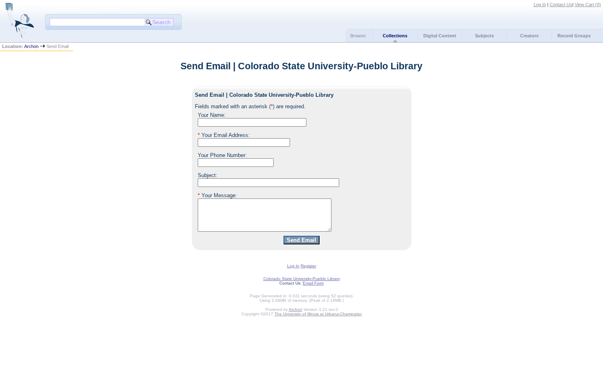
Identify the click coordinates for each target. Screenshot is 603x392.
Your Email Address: (224, 135)
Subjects (484, 35)
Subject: (207, 175)
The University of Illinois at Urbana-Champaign (318, 314)
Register (308, 266)
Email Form (313, 283)
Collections (395, 35)
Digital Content (439, 35)
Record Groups (574, 35)
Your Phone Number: (222, 155)
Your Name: (212, 115)
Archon (31, 46)
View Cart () (588, 4)
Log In (540, 4)
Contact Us (561, 4)
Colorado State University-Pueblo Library (301, 278)
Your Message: (217, 195)
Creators (529, 35)
